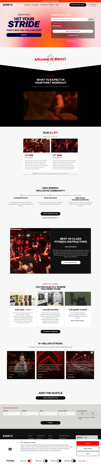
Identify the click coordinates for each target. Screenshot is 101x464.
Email (41, 410)
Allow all (87, 443)
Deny (87, 453)
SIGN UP (24, 35)
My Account (92, 4)
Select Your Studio (62, 410)
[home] (7, 5)
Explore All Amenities (51, 331)
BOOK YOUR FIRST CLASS (77, 4)
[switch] (45, 461)
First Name (6, 410)
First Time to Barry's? (82, 410)
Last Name (24, 410)
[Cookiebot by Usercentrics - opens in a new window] (10, 461)
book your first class (51, 213)
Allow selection (88, 448)
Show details (82, 461)
